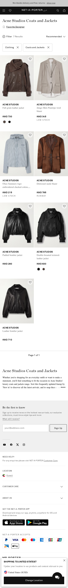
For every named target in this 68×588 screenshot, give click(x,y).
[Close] (64, 560)
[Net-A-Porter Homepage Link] (34, 10)
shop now (51, 3)
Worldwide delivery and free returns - (34, 3)
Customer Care (51, 461)
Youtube (4, 444)
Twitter (17, 444)
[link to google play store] (37, 522)
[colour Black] (9, 121)
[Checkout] (62, 10)
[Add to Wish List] (30, 58)
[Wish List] (10, 11)
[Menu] (4, 10)
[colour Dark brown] (4, 121)
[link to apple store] (14, 522)
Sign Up (58, 428)
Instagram (24, 444)
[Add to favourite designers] (4, 27)
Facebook (11, 444)
